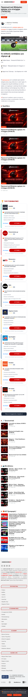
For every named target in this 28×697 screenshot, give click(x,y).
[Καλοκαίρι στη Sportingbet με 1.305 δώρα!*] (4, 551)
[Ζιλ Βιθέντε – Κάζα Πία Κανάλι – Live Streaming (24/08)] (4, 506)
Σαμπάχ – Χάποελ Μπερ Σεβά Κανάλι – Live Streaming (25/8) (17, 493)
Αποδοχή (10, 695)
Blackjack (4, 665)
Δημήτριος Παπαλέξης (12, 22)
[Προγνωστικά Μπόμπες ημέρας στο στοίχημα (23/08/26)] (14, 146)
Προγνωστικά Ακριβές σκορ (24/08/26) (16, 432)
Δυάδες (3, 592)
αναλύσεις (5, 573)
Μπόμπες (4, 17)
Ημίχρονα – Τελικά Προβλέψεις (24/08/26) (17, 439)
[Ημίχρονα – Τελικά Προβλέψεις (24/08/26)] (4, 445)
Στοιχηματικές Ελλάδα (7, 612)
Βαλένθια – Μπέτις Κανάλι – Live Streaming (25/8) (17, 469)
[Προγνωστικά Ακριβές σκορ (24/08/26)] (4, 437)
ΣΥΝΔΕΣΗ (24, 2)
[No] (26, 693)
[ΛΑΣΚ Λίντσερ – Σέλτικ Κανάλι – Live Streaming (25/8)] (4, 482)
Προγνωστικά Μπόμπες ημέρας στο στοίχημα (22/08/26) (13, 187)
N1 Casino (4, 658)
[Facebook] (2, 566)
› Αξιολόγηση (5, 223)
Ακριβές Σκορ (5, 601)
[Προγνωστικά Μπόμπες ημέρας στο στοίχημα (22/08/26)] (14, 174)
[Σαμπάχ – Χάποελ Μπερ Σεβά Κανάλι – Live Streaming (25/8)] (4, 498)
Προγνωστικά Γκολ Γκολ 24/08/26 (17, 454)
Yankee (3, 643)
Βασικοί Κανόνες (5, 634)
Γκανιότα (4, 646)
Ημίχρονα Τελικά (5, 604)
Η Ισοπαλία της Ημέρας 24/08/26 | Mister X (17, 424)
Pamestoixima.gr (5, 616)
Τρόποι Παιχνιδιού (6, 636)
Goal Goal (4, 599)
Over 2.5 (3, 597)
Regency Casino (5, 661)
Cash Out (4, 641)
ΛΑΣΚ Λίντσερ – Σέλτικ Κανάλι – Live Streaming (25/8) (17, 477)
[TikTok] (9, 566)
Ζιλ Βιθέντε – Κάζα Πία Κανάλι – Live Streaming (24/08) (17, 500)
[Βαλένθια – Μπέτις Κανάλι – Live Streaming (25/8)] (4, 474)
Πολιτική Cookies (17, 695)
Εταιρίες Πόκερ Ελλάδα (7, 670)
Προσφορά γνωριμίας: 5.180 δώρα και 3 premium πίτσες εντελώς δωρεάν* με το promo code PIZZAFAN (17, 531)
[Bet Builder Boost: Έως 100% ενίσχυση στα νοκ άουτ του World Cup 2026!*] (4, 543)
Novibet (3, 614)
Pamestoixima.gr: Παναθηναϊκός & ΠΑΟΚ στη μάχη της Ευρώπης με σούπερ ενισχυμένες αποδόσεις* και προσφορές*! (18, 516)
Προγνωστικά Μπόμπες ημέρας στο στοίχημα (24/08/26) (13, 130)
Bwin (3, 621)
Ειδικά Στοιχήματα (6, 639)
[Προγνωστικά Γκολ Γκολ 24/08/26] (4, 460)
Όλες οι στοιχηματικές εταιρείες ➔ (14, 414)
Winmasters (4, 619)
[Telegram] (7, 566)
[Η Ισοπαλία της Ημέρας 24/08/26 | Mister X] (4, 429)
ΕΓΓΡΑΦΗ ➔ (17, 223)
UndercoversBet (4, 13)
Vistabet (3, 626)
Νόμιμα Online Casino (6, 656)
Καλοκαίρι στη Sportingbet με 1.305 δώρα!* (16, 546)
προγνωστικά (18, 572)
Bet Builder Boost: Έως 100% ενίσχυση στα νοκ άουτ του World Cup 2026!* (17, 539)
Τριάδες (3, 594)
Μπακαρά (4, 668)
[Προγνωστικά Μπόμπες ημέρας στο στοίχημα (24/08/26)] (14, 118)
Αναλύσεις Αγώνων (6, 648)
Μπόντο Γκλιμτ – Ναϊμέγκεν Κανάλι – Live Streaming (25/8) (17, 485)
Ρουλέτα (4, 663)
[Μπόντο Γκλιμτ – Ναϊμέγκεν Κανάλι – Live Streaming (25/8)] (4, 490)
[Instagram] (4, 566)
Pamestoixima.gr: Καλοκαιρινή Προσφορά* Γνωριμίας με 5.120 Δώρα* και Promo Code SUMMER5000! (17, 524)
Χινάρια (3, 590)
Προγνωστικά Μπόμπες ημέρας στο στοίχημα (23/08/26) (13, 159)
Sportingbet (4, 624)
